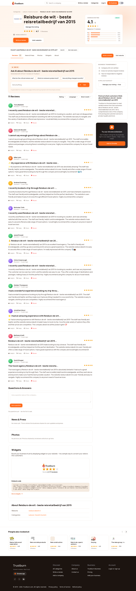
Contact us (75, 572)
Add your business (94, 575)
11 (54, 472)
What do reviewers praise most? (48, 78)
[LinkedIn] (23, 579)
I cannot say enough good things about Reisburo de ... (34, 135)
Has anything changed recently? (73, 78)
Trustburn (19, 565)
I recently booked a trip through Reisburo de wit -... (32, 188)
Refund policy (77, 587)
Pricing (90, 572)
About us (75, 569)
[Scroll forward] (126, 531)
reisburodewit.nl (35, 511)
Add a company (58, 575)
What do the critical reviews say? (23, 78)
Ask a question (16, 405)
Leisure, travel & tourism (30, 12)
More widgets (16, 494)
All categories (57, 569)
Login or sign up (114, 569)
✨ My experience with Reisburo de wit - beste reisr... (33, 163)
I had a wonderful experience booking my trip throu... (33, 290)
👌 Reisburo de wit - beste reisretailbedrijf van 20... (33, 240)
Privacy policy (53, 587)
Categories (94, 3)
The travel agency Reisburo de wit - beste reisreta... (33, 366)
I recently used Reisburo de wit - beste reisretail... (32, 110)
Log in (103, 3)
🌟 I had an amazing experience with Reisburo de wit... (34, 315)
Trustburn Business (94, 569)
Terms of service (65, 587)
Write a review (83, 3)
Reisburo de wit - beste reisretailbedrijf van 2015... (32, 341)
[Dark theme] (121, 3)
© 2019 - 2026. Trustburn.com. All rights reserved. (30, 587)
